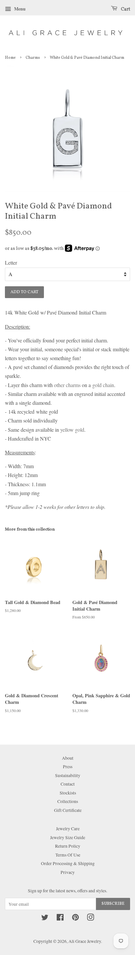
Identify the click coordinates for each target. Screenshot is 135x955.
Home (10, 57)
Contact (68, 784)
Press (67, 767)
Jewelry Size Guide (67, 837)
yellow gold (72, 429)
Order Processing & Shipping (68, 863)
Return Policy (67, 846)
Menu (19, 8)
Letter (11, 262)
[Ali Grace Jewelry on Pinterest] (75, 919)
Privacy (68, 872)
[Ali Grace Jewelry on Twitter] (44, 919)
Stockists (68, 793)
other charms (67, 384)
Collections (67, 801)
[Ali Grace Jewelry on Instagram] (90, 919)
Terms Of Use (67, 855)
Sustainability (67, 775)
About (67, 758)
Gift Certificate (68, 810)
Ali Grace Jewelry (84, 941)
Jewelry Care (68, 829)
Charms (33, 57)
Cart (125, 9)
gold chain (103, 384)
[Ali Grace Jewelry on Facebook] (60, 919)
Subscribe (113, 904)
